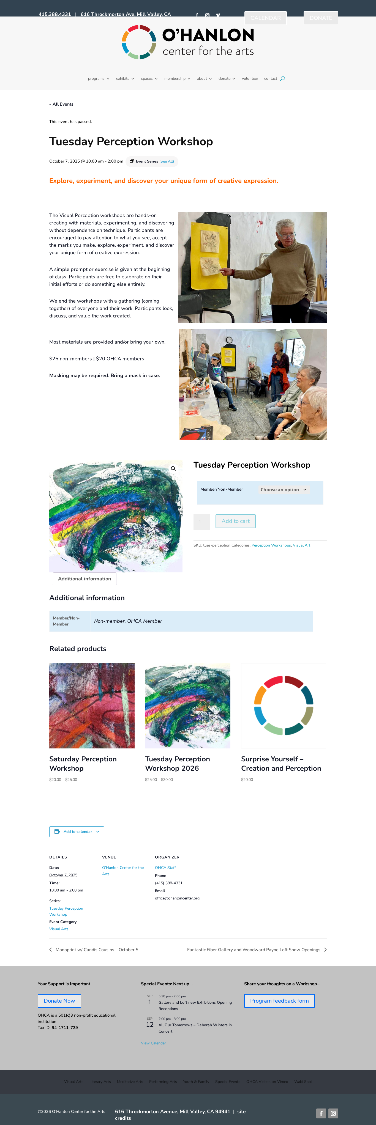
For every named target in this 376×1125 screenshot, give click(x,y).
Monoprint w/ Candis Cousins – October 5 (96, 950)
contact (270, 79)
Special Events (227, 1082)
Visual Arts (59, 929)
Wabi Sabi (303, 1082)
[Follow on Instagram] (207, 15)
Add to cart (236, 521)
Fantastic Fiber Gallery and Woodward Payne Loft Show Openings (254, 950)
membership (175, 79)
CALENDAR (265, 18)
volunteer (250, 79)
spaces (147, 79)
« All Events (61, 104)
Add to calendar (78, 831)
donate (224, 79)
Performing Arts (163, 1082)
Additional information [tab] (84, 578)
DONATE (321, 18)
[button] (173, 469)
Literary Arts (100, 1082)
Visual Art (301, 545)
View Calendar (153, 1043)
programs (96, 79)
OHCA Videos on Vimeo (267, 1082)
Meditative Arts (130, 1082)
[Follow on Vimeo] (218, 15)
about (202, 79)
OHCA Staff (165, 867)
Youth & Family (196, 1082)
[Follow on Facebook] (197, 15)
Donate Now (59, 1001)
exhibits (122, 79)
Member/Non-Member (221, 489)
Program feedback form (279, 1001)
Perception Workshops (271, 545)
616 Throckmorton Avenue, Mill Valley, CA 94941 (172, 1111)
